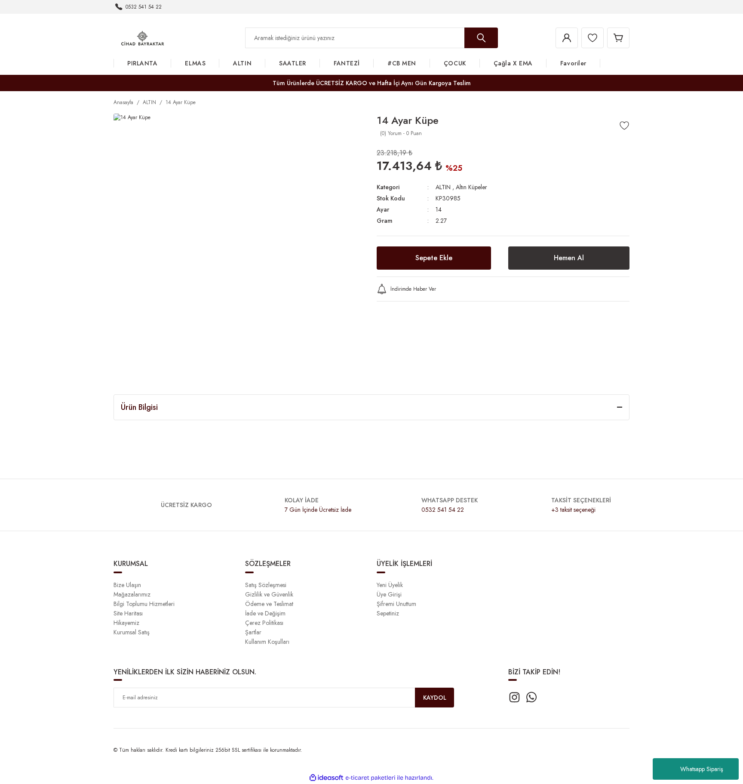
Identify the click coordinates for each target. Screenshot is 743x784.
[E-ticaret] (370, 778)
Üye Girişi (389, 594)
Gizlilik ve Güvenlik (269, 594)
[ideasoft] (326, 778)
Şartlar (253, 632)
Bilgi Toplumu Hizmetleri (144, 604)
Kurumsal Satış (132, 632)
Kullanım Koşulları (267, 641)
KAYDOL (434, 697)
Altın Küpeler (471, 187)
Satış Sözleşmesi (265, 585)
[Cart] (618, 38)
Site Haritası (128, 613)
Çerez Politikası (264, 622)
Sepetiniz (388, 613)
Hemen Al (569, 258)
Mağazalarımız (132, 594)
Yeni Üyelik (390, 585)
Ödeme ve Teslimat (269, 604)
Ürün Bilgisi (139, 407)
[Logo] (143, 37)
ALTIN (443, 187)
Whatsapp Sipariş (701, 769)
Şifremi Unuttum (396, 604)
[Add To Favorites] (624, 125)
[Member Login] (567, 38)
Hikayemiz (126, 622)
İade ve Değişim (265, 613)
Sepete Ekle (433, 258)
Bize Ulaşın (127, 585)
